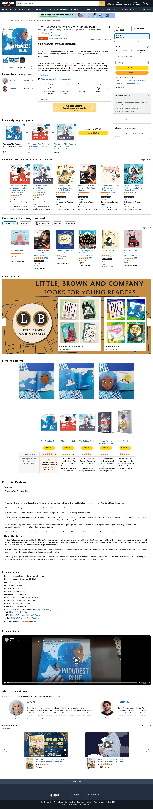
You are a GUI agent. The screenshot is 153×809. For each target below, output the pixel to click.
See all (29, 74)
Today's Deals (99, 9)
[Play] (4, 683)
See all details (43, 99)
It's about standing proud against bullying (40, 641)
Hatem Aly (72, 30)
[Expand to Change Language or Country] (113, 4)
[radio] (122, 29)
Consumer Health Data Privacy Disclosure (79, 802)
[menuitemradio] (144, 683)
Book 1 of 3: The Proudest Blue (50, 35)
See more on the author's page (38, 719)
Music (149, 9)
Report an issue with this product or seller (56, 79)
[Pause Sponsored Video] (65, 750)
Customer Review (17, 641)
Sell (126, 9)
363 (22, 254)
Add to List (123, 119)
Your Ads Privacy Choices (102, 802)
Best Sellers (50, 9)
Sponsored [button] (5, 728)
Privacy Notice (58, 802)
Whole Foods (86, 9)
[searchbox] (60, 3)
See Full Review (64, 641)
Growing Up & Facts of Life (29, 20)
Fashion (133, 9)
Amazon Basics (38, 9)
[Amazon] (8, 4)
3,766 (46, 258)
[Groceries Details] (79, 9)
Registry (141, 9)
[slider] (72, 682)
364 (90, 258)
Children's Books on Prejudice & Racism (25, 615)
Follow (26, 80)
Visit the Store (64, 349)
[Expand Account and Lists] (130, 4)
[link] (40, 132)
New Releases (62, 9)
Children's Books (13, 20)
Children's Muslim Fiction (18, 612)
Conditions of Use (46, 802)
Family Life (42, 20)
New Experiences (54, 20)
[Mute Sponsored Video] (65, 754)
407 (113, 256)
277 (135, 258)
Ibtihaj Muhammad (47, 30)
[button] (4, 9)
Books (109, 9)
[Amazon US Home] (54, 795)
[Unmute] (148, 682)
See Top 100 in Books (42, 610)
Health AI (12, 9)
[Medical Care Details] (29, 9)
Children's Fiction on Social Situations (25, 618)
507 (67, 256)
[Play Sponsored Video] (107, 745)
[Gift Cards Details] (122, 9)
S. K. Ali (65, 30)
